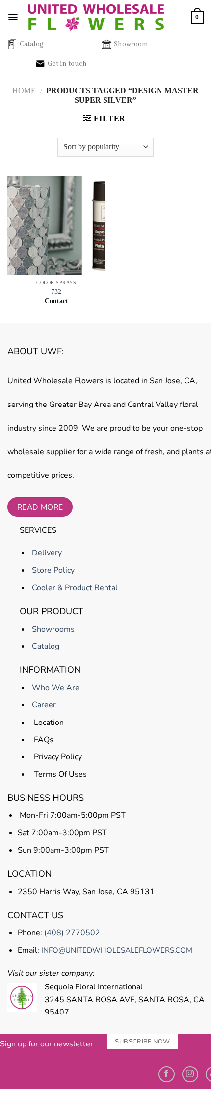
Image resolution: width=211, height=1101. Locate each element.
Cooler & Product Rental (74, 587)
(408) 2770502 (72, 932)
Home (24, 91)
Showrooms (52, 629)
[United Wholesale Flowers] (96, 17)
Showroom (131, 44)
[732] (56, 225)
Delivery (46, 553)
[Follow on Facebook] (166, 1074)
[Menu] (13, 17)
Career (43, 704)
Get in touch (67, 63)
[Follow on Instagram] (190, 1074)
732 (56, 291)
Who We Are (54, 687)
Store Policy (52, 570)
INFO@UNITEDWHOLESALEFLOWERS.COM (116, 950)
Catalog (32, 44)
